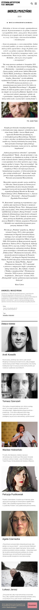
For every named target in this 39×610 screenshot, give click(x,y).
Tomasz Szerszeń (11, 401)
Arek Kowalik (9, 354)
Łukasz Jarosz (9, 589)
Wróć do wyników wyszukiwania (20, 22)
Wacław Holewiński (12, 449)
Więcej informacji (11, 607)
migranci (11, 315)
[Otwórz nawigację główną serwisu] (36, 3)
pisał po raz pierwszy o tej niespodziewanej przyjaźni (17, 84)
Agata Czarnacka (11, 539)
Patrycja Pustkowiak (12, 494)
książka (5, 315)
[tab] (32, 4)
